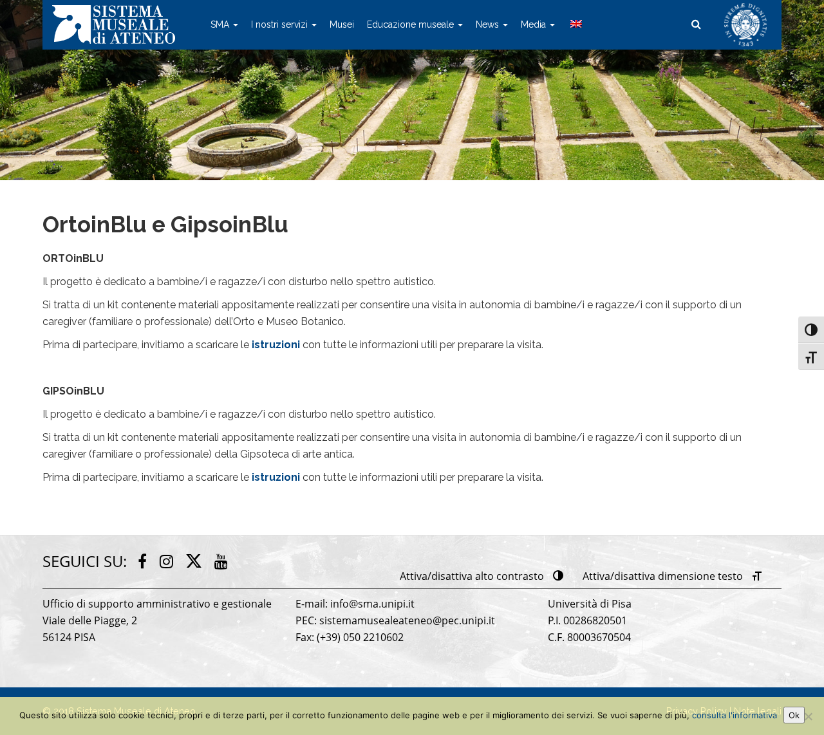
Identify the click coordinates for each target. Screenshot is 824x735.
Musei (342, 24)
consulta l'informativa (734, 715)
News (488, 24)
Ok (794, 715)
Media (534, 24)
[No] (807, 716)
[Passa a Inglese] (574, 24)
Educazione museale (411, 24)
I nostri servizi (280, 24)
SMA (221, 24)
